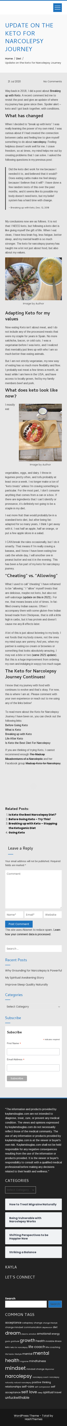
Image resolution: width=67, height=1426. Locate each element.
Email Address (15, 1059)
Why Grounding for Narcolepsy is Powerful (33, 971)
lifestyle (18, 1354)
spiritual (48, 1392)
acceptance (13, 1322)
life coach (36, 1346)
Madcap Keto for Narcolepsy (43, 763)
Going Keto (17, 833)
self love (29, 1392)
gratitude (15, 1341)
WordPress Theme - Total (31, 1416)
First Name (14, 1043)
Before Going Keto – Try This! (30, 819)
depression (47, 1327)
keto (7, 1347)
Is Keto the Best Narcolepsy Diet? (32, 815)
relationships (13, 1386)
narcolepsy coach (41, 1377)
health (40, 1341)
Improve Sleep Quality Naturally (26, 985)
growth (27, 1340)
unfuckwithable (17, 1397)
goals (7, 1341)
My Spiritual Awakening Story (24, 978)
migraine (24, 1361)
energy (56, 1334)
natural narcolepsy (22, 1382)
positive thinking (41, 1382)
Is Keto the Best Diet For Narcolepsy (27, 742)
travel (57, 1392)
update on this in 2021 (37, 597)
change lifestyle (50, 1323)
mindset (15, 1368)
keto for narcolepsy (19, 1347)
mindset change (35, 1369)
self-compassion (42, 1387)
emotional (44, 1334)
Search (10, 1298)
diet (55, 1327)
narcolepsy (39, 141)
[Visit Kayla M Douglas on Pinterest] (26, 1287)
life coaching (53, 1347)
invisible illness (54, 1341)
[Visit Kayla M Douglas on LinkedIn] (14, 1287)
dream (13, 1333)
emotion (32, 1334)
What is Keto (13, 729)
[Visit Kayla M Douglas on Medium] (20, 1287)
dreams (24, 1334)
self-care (28, 1386)
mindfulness (37, 1361)
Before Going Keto (16, 725)
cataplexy (27, 1322)
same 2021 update (44, 655)
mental (27, 1354)
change (38, 1322)
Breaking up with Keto (18, 734)
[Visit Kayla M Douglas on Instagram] (7, 1287)
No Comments (52, 81)
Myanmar (49, 1369)
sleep (40, 1392)
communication (33, 1327)
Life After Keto (14, 738)
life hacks (9, 1354)
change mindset (14, 1327)
